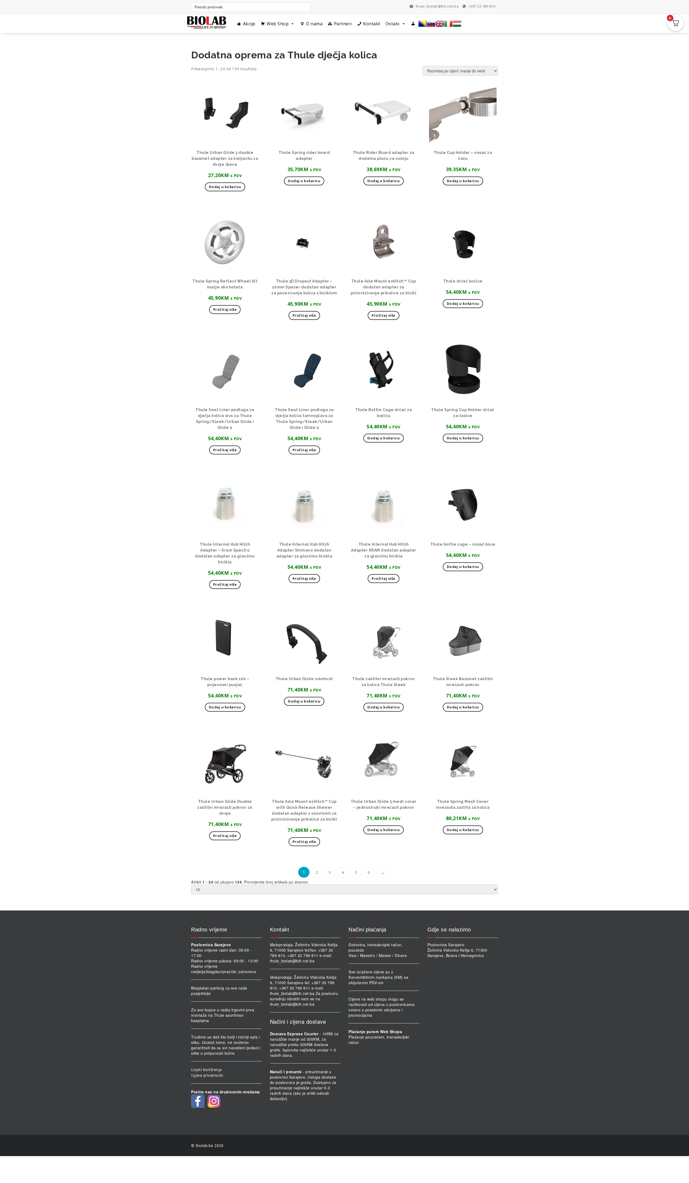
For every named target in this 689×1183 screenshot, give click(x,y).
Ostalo (393, 24)
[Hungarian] (457, 23)
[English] (439, 23)
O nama (314, 24)
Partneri (343, 24)
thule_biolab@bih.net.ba (437, 6)
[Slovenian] (431, 23)
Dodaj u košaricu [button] (225, 186)
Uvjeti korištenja (206, 1069)
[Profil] (413, 23)
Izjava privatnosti (207, 1075)
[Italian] (448, 23)
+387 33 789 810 (481, 6)
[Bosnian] (422, 23)
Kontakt (371, 24)
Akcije (249, 24)
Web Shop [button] (278, 24)
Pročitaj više (225, 309)
